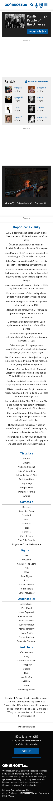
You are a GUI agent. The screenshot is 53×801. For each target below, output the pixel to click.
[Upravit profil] (46, 16)
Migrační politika (26, 470)
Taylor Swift (26, 632)
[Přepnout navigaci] (36, 4)
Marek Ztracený (26, 628)
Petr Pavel (26, 608)
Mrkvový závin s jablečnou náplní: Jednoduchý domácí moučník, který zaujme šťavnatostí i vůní (26, 337)
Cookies (14, 790)
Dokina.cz (41, 708)
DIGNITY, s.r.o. (8, 796)
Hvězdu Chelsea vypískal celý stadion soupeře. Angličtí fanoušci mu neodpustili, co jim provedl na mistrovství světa (26, 428)
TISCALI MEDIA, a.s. (29, 793)
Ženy (33, 698)
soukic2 (18, 116)
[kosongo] (31, 89)
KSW (26, 572)
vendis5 (18, 87)
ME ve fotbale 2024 (26, 475)
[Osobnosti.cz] (16, 4)
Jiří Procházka (26, 588)
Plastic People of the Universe (36, 20)
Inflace (26, 458)
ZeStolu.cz (39, 701)
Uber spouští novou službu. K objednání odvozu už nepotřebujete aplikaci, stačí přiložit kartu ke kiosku (26, 416)
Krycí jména (26, 677)
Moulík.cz (20, 708)
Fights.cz (26, 550)
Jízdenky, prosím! (26, 689)
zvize (17, 107)
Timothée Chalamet (26, 641)
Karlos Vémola (26, 584)
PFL (26, 567)
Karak (26, 685)
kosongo (41, 87)
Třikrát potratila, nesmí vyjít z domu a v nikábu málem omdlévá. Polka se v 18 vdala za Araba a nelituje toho (26, 393)
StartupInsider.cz (26, 715)
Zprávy (18, 698)
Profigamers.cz (25, 701)
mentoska (42, 116)
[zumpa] (31, 109)
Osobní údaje (24, 790)
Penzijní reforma (26, 491)
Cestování (42, 698)
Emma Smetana (26, 637)
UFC (26, 555)
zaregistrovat (31, 740)
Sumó (26, 580)
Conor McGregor (26, 592)
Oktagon (26, 559)
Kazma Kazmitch (26, 616)
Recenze (26, 506)
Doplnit (27, 751)
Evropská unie (26, 487)
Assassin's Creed (26, 511)
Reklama (6, 790)
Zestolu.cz (26, 647)
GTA (26, 519)
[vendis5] (8, 89)
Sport (26, 698)
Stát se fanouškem (37, 81)
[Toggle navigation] (46, 4)
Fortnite (26, 531)
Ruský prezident (26, 479)
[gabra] (31, 99)
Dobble (26, 668)
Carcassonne (26, 652)
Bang (26, 656)
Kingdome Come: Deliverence (26, 544)
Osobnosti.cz (26, 599)
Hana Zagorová (26, 612)
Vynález (26, 495)
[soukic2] (8, 119)
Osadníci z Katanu (26, 660)
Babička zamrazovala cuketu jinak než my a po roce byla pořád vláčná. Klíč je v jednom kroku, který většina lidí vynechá (26, 361)
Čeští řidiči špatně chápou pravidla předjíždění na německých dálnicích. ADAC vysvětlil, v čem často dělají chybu (26, 349)
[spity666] (8, 99)
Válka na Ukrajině (26, 466)
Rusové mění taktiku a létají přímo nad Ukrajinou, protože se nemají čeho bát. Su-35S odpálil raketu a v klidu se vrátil (26, 373)
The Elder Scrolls (26, 540)
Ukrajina (26, 462)
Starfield (26, 515)
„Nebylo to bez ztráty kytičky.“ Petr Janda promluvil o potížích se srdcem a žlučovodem (26, 313)
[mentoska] (31, 119)
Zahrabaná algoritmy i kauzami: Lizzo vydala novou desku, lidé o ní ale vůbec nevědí (26, 325)
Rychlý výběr (37, 31)
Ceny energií (26, 483)
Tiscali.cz (26, 453)
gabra (40, 97)
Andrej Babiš (26, 603)
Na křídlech (26, 681)
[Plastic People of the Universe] (15, 20)
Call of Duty (26, 535)
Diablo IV (26, 523)
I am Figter (26, 576)
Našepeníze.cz (25, 712)
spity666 (18, 97)
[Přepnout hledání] (31, 4)
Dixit (26, 672)
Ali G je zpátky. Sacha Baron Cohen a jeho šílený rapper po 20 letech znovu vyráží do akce (27, 236)
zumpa (40, 107)
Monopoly (26, 664)
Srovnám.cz (39, 712)
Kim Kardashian (26, 620)
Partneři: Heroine (26, 726)
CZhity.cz (11, 712)
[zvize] (8, 109)
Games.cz (26, 502)
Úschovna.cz (42, 705)
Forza (26, 527)
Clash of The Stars (26, 563)
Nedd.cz (9, 708)
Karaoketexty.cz (26, 705)
